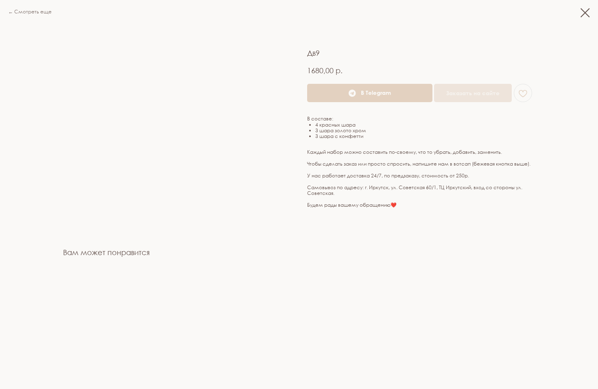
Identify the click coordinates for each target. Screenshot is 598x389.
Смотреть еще (33, 12)
